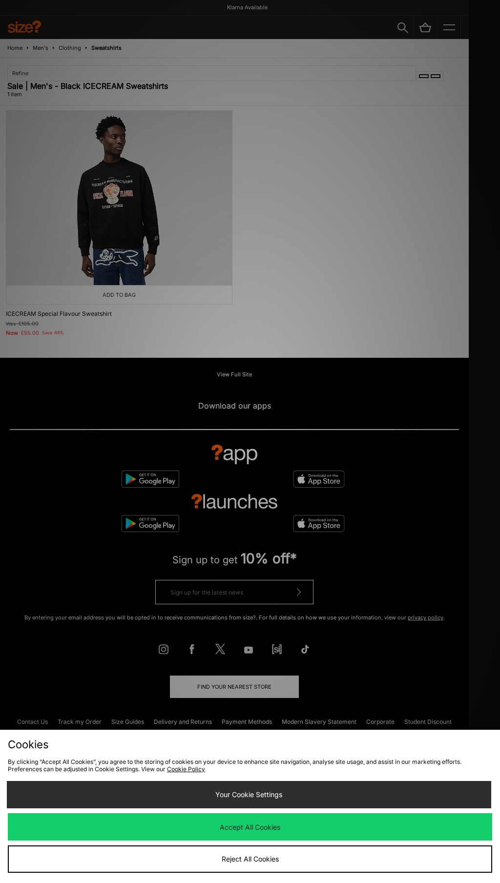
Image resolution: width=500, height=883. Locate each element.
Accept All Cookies (250, 827)
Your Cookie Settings (248, 794)
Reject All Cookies (250, 859)
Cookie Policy (186, 769)
